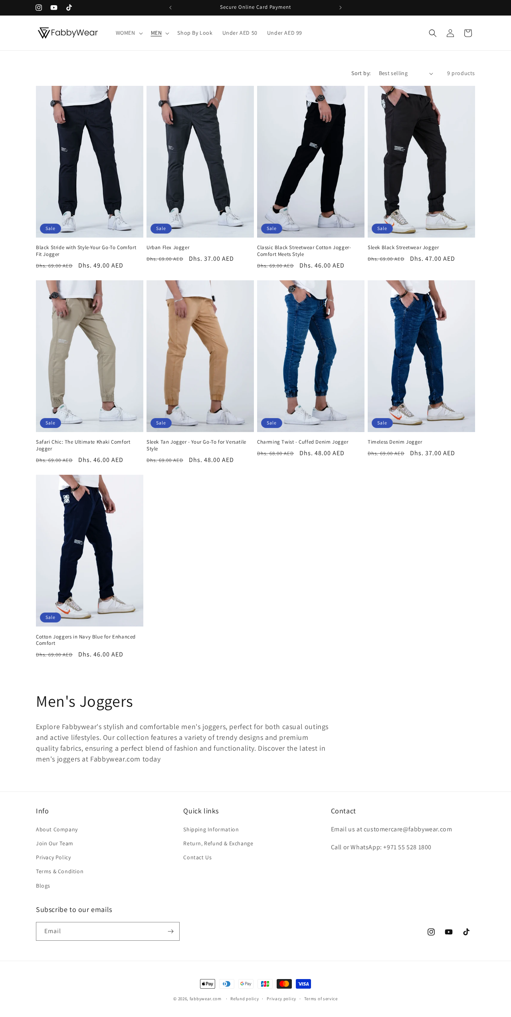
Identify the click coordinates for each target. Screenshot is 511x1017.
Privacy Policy (53, 857)
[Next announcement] (340, 7)
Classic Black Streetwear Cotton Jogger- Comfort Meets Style (304, 251)
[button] (128, 32)
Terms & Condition (59, 871)
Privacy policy (281, 998)
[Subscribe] (170, 931)
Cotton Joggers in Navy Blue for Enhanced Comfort (86, 640)
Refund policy (244, 998)
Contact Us (197, 857)
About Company (57, 829)
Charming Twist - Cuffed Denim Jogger (303, 442)
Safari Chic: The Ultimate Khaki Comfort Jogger (83, 445)
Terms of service (321, 998)
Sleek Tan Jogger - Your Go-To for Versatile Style (196, 445)
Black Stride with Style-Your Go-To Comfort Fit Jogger (86, 251)
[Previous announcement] (170, 7)
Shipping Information (211, 829)
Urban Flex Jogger (168, 247)
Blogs (43, 885)
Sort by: (360, 73)
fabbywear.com (206, 998)
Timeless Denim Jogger (395, 442)
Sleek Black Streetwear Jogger (403, 247)
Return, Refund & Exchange (218, 843)
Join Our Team (54, 843)
